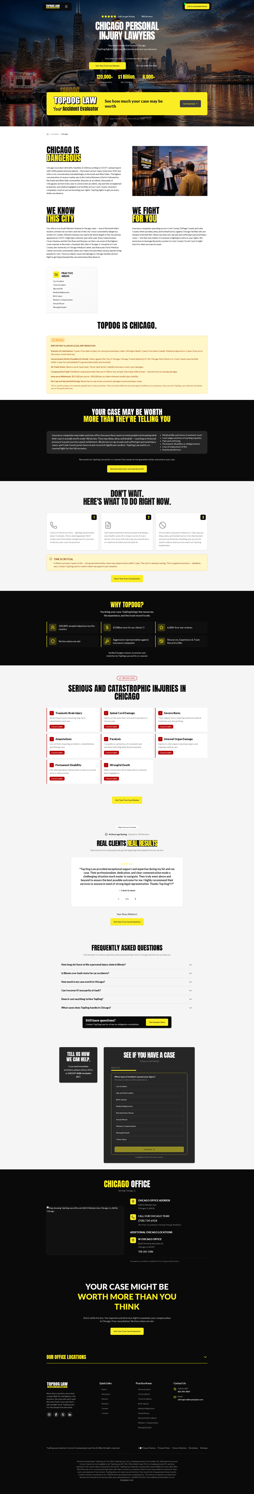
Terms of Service (179, 1448)
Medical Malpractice (61, 292)
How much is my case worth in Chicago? (83, 981)
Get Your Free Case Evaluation (127, 922)
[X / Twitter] (63, 1414)
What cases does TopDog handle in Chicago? (86, 1007)
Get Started (189, 103)
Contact (105, 1413)
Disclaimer (193, 1448)
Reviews (105, 1404)
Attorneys (106, 1394)
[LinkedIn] (69, 1414)
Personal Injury (144, 1389)
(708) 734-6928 (147, 1220)
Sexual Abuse (58, 303)
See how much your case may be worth (127, 469)
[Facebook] (56, 1414)
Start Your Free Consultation (127, 578)
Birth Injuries (121, 1099)
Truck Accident (59, 285)
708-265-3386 (145, 1251)
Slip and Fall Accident (124, 1093)
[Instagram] (49, 1414)
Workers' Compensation (148, 1423)
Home (104, 1389)
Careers (105, 1408)
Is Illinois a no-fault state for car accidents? (85, 973)
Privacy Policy (164, 1448)
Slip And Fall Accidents (147, 1418)
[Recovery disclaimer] (157, 82)
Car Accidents (144, 1394)
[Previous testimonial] (118, 899)
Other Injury (121, 1139)
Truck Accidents (145, 1399)
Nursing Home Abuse (125, 1113)
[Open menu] (66, 6)
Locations (55, 134)
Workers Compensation (63, 300)
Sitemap (203, 1448)
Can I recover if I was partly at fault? (81, 990)
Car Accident (58, 281)
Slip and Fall (57, 288)
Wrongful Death (59, 307)
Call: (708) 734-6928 (148, 66)
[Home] (48, 134)
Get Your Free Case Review (107, 66)
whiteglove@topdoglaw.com (190, 1399)
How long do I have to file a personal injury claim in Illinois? (93, 964)
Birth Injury (57, 296)
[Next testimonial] (135, 899)
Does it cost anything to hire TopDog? (82, 999)
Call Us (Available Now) (198, 7)
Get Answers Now (157, 1022)
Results (105, 1399)
